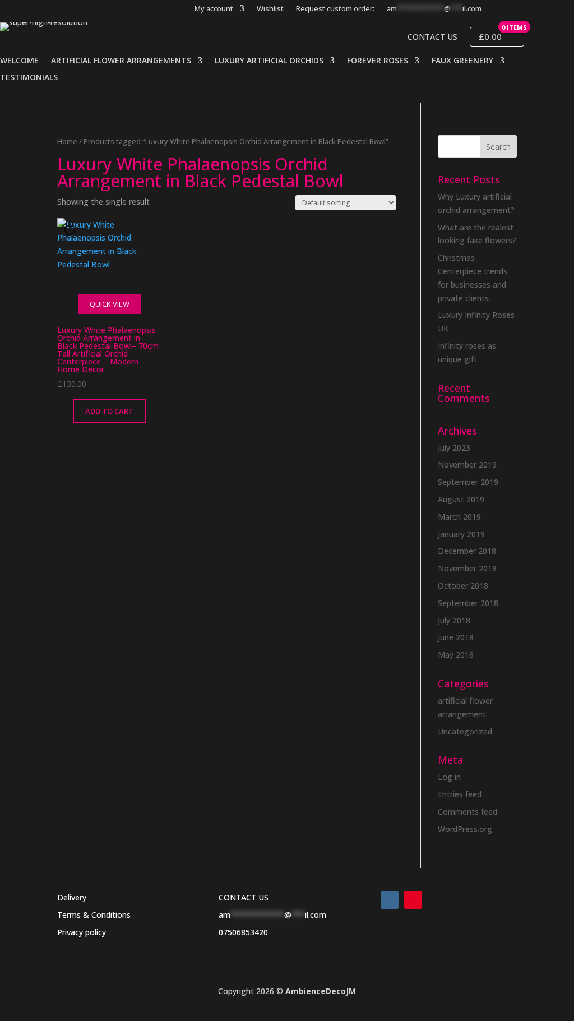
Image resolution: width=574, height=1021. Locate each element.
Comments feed (467, 811)
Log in (449, 776)
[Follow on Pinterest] (413, 900)
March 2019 (459, 516)
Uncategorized (465, 731)
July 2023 (454, 447)
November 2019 (467, 464)
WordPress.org (465, 829)
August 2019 (461, 499)
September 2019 (468, 482)
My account (214, 8)
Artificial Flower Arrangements (121, 61)
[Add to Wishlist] (71, 231)
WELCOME (19, 61)
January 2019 (461, 534)
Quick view (109, 304)
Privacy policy (81, 932)
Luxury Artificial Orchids (269, 61)
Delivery (71, 897)
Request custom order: (335, 8)
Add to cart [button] (109, 411)
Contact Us (432, 37)
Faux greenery (462, 61)
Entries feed (460, 794)
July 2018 (454, 620)
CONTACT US (244, 897)
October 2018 (463, 585)
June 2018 (456, 637)
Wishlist (270, 8)
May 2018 (456, 654)
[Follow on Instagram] (390, 900)
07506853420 (243, 932)
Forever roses (377, 61)
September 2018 (468, 603)
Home (67, 141)
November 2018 (467, 568)
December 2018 (467, 551)
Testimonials (29, 77)
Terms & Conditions (94, 914)
